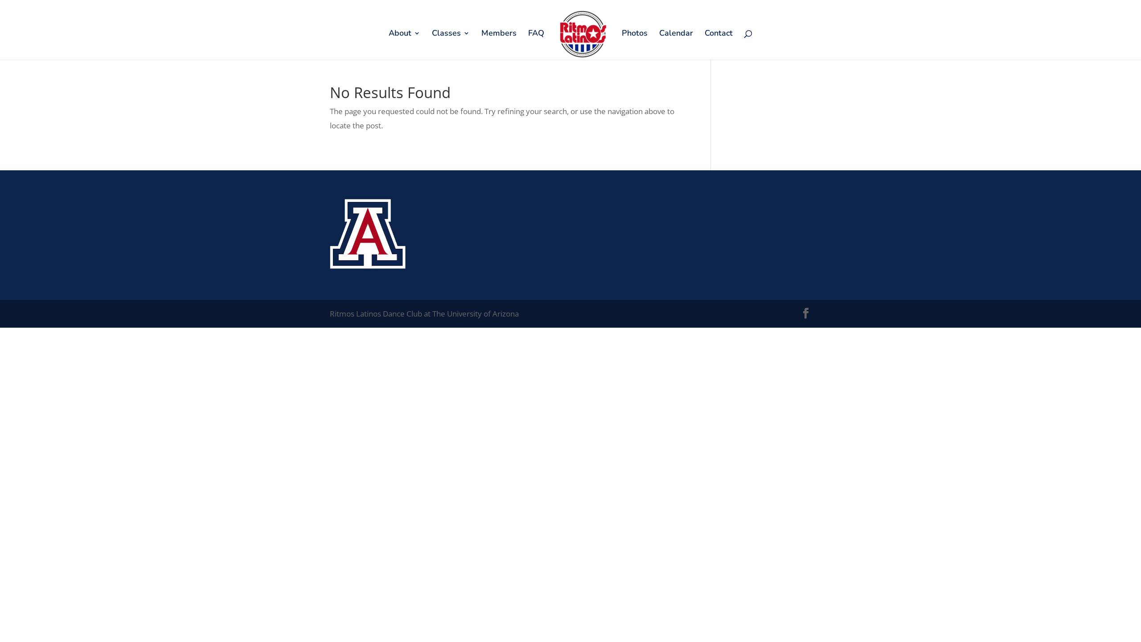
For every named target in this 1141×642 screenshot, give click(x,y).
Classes (446, 34)
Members (499, 34)
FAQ (536, 34)
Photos (635, 34)
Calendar (676, 34)
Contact (719, 34)
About (400, 34)
